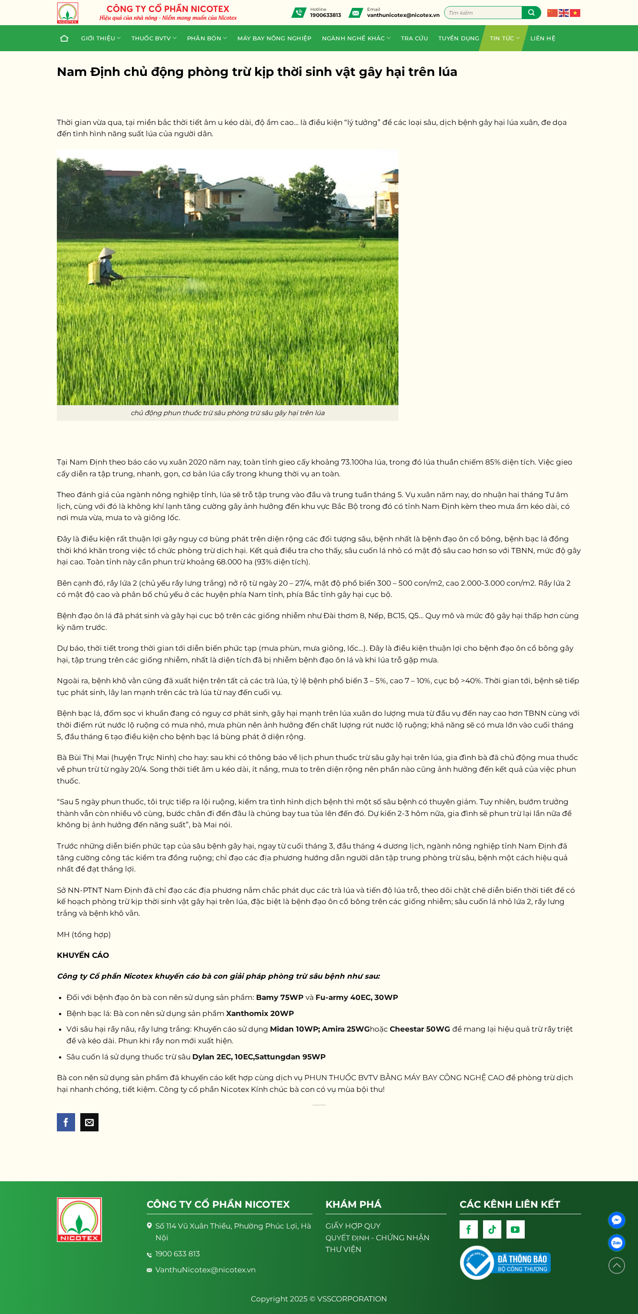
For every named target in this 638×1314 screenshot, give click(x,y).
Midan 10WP (294, 1029)
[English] (564, 12)
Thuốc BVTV (151, 38)
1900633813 (325, 15)
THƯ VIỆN (344, 1249)
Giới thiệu (98, 38)
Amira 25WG (346, 1029)
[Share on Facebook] (66, 1122)
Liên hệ (543, 38)
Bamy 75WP (281, 997)
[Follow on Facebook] (469, 1229)
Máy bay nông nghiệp (274, 38)
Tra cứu (414, 38)
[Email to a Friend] (89, 1122)
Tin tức (502, 38)
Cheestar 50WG (421, 1029)
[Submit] (531, 12)
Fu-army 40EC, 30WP (357, 997)
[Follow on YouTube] (515, 1229)
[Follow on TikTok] (492, 1229)
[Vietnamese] (575, 12)
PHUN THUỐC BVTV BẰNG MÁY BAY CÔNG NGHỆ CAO (404, 1077)
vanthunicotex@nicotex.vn (403, 15)
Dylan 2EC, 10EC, (223, 1056)
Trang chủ (65, 38)
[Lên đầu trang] (616, 1265)
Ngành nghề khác (353, 38)
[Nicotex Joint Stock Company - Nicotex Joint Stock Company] (72, 13)
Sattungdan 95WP (290, 1056)
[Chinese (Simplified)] (553, 12)
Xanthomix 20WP (261, 1013)
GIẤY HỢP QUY (353, 1226)
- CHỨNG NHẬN (378, 1237)
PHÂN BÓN (204, 38)
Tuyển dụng (459, 38)
